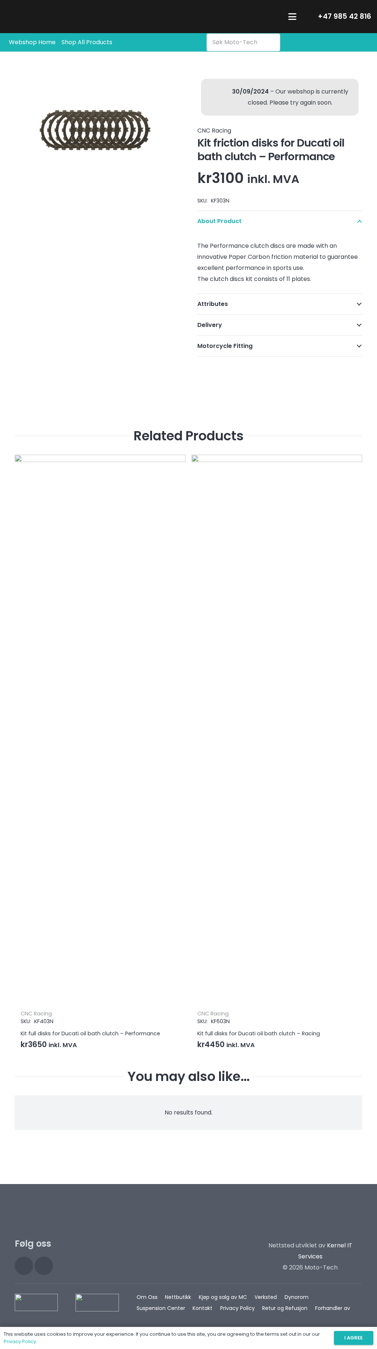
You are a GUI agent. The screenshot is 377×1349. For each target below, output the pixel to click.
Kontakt (202, 1308)
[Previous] (22, 756)
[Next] (355, 756)
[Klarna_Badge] (36, 1302)
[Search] (273, 42)
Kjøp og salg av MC (223, 1297)
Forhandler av (332, 1308)
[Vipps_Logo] (97, 1302)
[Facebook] (44, 1266)
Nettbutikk (178, 1297)
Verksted (265, 1297)
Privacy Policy (237, 1308)
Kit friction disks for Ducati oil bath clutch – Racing (264, 1033)
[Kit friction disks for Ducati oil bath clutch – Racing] (276, 731)
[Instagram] (24, 1266)
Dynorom (297, 1297)
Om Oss (147, 1297)
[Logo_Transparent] (52, 17)
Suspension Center (161, 1308)
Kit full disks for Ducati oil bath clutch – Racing (82, 1033)
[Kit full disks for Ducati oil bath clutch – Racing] (100, 731)
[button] (292, 17)
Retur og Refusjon (284, 1308)
